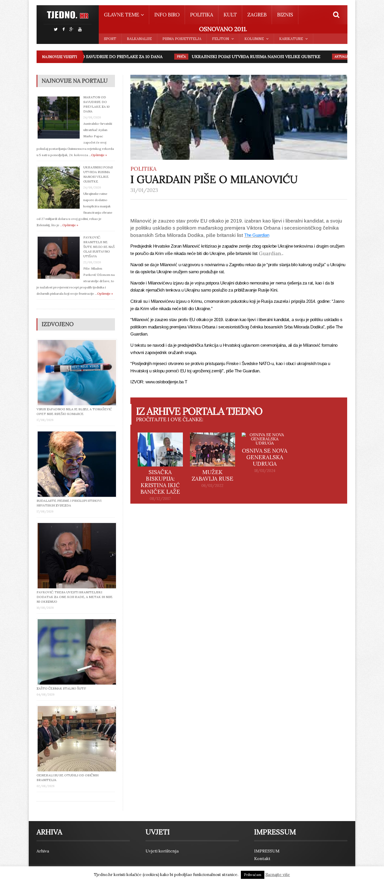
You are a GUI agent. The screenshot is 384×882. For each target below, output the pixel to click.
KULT (230, 15)
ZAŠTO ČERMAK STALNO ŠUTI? (61, 688)
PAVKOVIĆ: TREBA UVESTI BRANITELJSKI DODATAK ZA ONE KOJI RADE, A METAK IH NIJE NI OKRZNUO (75, 597)
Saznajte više (277, 875)
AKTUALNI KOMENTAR (340, 56)
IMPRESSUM (267, 850)
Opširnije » (99, 155)
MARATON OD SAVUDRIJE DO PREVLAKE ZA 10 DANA (97, 56)
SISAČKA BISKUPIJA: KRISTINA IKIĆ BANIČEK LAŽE (160, 482)
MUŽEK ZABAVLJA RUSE (212, 475)
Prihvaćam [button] (252, 875)
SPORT (110, 38)
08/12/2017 (160, 498)
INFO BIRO (167, 15)
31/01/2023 (144, 190)
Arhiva (43, 850)
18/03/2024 (264, 470)
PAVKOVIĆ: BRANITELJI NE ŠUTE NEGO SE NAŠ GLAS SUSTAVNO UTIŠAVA (99, 246)
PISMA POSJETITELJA (181, 38)
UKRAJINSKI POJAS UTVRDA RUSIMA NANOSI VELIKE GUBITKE (245, 56)
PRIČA (170, 56)
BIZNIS (285, 15)
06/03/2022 (212, 485)
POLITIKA (201, 15)
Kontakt (262, 858)
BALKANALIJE (139, 38)
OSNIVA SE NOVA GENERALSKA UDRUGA (264, 457)
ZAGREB (257, 15)
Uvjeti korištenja (162, 850)
